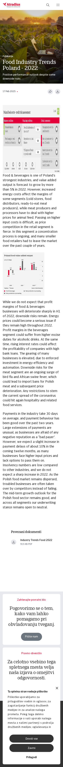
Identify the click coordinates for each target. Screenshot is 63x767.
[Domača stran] (11, 5)
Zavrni (31, 748)
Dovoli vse (32, 739)
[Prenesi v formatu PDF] (57, 91)
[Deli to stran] (50, 91)
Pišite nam (31, 636)
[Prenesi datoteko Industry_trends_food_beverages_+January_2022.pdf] (13, 542)
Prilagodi (31, 757)
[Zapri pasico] (57, 688)
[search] (48, 5)
